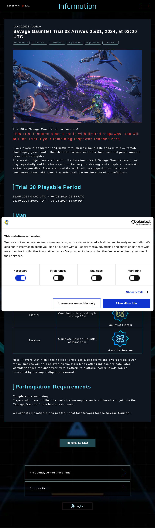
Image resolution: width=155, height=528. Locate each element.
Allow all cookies (126, 303)
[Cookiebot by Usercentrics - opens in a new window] (134, 222)
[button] (77, 506)
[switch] (58, 278)
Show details (134, 291)
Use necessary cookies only (76, 303)
